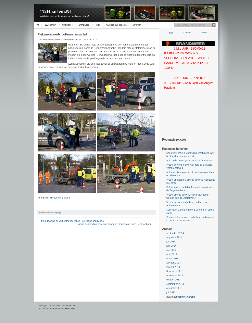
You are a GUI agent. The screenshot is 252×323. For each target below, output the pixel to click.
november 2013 (174, 275)
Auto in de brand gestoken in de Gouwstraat (189, 160)
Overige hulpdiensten (116, 25)
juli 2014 (171, 241)
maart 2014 (172, 258)
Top (213, 304)
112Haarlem (50, 25)
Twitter (204, 32)
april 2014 (171, 254)
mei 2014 (171, 250)
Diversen (136, 25)
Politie (97, 25)
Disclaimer (70, 308)
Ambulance (67, 25)
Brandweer (84, 25)
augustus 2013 (174, 288)
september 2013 (175, 284)
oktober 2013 (173, 279)
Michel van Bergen (60, 197)
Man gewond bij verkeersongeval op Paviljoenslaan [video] (72, 221)
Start (38, 25)
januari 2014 (173, 267)
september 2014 (175, 233)
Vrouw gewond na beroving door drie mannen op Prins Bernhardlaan (115, 224)
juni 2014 (171, 245)
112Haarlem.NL (56, 11)
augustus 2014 (174, 237)
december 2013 (174, 271)
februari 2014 (173, 262)
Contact (187, 32)
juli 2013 (171, 292)
